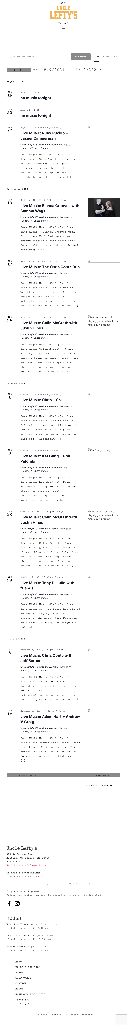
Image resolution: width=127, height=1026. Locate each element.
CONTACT (20, 983)
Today (36, 70)
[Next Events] (20, 70)
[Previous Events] (14, 70)
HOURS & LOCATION (27, 967)
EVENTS (20, 972)
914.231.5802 (15, 861)
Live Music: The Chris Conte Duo (50, 267)
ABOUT (19, 988)
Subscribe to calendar (99, 785)
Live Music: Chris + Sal (41, 400)
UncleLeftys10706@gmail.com (26, 865)
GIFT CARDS (23, 978)
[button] (63, 27)
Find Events (81, 56)
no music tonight (35, 98)
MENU (18, 961)
